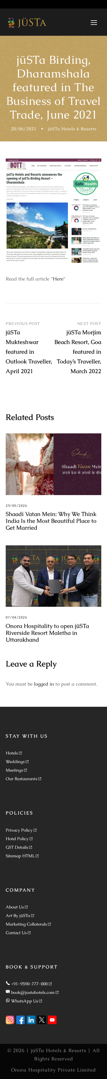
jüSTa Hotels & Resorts (72, 128)
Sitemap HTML (20, 855)
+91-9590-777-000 (29, 983)
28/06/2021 (24, 128)
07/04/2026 (16, 617)
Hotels (12, 753)
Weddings (15, 761)
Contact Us (16, 932)
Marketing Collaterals (26, 924)
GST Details (17, 847)
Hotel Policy (17, 838)
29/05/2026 (16, 505)
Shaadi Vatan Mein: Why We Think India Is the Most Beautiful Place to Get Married (51, 520)
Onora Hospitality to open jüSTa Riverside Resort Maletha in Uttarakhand (47, 632)
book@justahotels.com (32, 992)
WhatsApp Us (24, 1001)
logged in (44, 684)
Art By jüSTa (18, 915)
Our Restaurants (21, 778)
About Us (15, 907)
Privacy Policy (19, 830)
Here (58, 279)
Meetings (14, 770)
